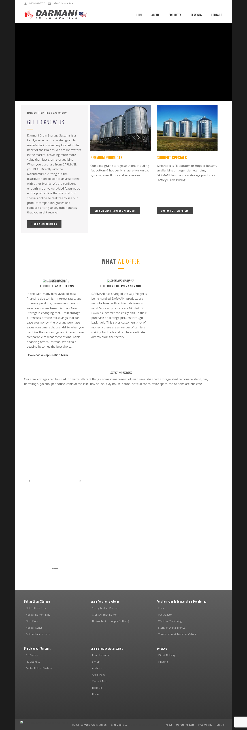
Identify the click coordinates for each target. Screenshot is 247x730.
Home (139, 15)
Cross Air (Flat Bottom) (105, 614)
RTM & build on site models (77, 62)
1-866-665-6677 (37, 3)
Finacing (163, 661)
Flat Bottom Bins (36, 608)
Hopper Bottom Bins (38, 614)
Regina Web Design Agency (144, 724)
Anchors (97, 668)
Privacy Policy (205, 724)
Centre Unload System (39, 668)
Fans (161, 608)
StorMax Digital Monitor (172, 627)
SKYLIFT (97, 661)
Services (196, 15)
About (155, 15)
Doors (95, 694)
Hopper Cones (56, 44)
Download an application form (47, 355)
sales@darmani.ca (62, 3)
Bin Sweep (32, 655)
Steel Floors (33, 621)
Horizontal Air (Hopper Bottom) (110, 621)
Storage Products (185, 724)
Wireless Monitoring (170, 621)
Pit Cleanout (33, 661)
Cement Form (100, 681)
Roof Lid (97, 687)
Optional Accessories (38, 634)
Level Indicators (101, 655)
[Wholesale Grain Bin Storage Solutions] (44, 722)
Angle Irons (98, 674)
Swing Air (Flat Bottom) (105, 608)
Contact (216, 15)
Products (175, 15)
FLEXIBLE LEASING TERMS (56, 286)
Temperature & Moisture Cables (177, 634)
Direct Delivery (166, 655)
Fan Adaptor (165, 614)
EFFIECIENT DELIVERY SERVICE (121, 286)
